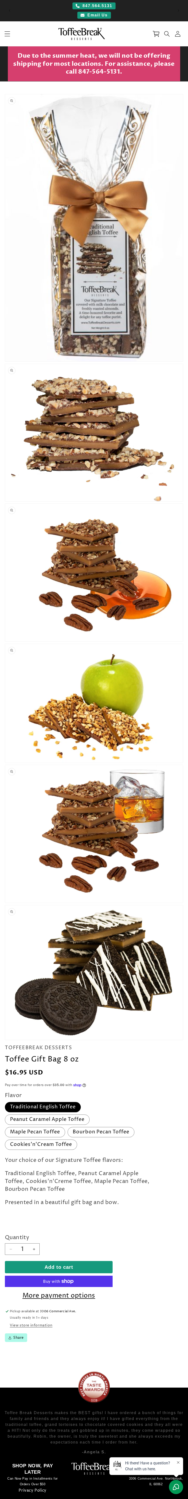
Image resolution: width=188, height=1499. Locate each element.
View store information (31, 1325)
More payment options (59, 1295)
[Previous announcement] (9, 10)
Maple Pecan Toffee (35, 1132)
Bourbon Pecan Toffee (101, 1132)
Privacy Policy (32, 1490)
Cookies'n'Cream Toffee (41, 1144)
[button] (7, 33)
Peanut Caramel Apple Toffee (47, 1119)
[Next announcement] (178, 10)
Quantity (17, 1237)
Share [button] (18, 1337)
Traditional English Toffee (43, 1107)
